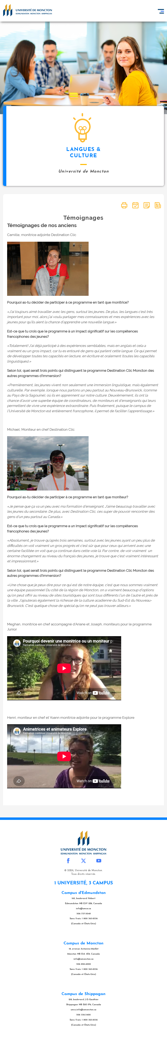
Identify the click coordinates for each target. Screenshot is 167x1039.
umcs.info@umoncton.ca (83, 1010)
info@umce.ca (83, 909)
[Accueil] (27, 10)
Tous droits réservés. (83, 874)
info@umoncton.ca (83, 959)
